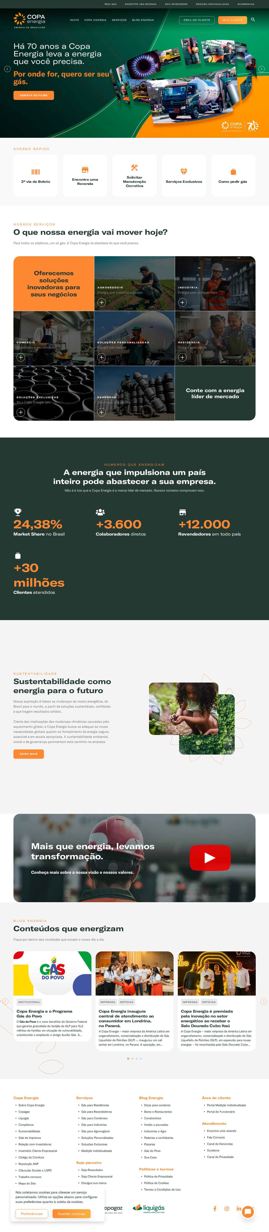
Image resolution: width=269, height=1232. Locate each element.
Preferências (32, 1214)
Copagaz (24, 1112)
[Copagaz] (106, 1208)
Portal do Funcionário (221, 1112)
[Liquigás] (148, 1208)
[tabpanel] (134, 69)
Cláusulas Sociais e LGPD (35, 1170)
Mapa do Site (27, 1183)
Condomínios (152, 1118)
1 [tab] (128, 1059)
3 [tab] (136, 1059)
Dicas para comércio (157, 1105)
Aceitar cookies (71, 1214)
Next (261, 69)
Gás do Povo (152, 1151)
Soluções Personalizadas (97, 1138)
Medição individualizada (212, 4)
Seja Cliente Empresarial (96, 1176)
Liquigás (23, 1118)
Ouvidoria (213, 1150)
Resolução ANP (28, 1164)
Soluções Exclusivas (94, 1144)
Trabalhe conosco (29, 1177)
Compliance (26, 1125)
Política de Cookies (156, 1183)
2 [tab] (132, 1059)
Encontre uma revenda (141, 4)
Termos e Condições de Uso (162, 1189)
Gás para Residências (95, 1105)
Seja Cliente (232, 20)
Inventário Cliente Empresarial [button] (37, 1151)
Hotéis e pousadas (156, 1125)
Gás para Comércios (94, 1118)
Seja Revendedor (92, 1170)
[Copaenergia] (29, 20)
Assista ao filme (34, 95)
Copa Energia (95, 20)
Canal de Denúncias (220, 1144)
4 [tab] (141, 1059)
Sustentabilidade (29, 1131)
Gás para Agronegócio (95, 1131)
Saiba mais (29, 753)
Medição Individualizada (96, 1151)
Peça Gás (111, 4)
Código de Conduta (31, 1157)
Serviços (119, 20)
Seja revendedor (176, 4)
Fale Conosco (216, 1137)
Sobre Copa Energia (31, 1105)
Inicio (74, 20)
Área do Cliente (196, 20)
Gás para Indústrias (94, 1125)
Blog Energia (143, 20)
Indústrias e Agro (155, 1131)
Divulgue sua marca (93, 1183)
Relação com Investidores (34, 1144)
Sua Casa (150, 1157)
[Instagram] (226, 1208)
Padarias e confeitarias (158, 1138)
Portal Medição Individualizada (226, 1105)
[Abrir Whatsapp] (247, 1213)
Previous (7, 69)
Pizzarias (149, 1144)
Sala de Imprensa (29, 1138)
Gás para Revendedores (96, 1112)
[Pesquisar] (253, 20)
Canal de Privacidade (220, 1157)
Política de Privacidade (158, 1176)
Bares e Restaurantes (158, 1112)
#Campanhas (246, 4)
